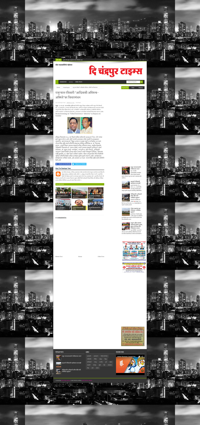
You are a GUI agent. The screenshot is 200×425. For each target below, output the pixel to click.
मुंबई (100, 365)
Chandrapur (63, 82)
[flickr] (137, 59)
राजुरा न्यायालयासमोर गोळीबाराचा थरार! (136, 168)
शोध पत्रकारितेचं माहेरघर (63, 65)
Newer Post (58, 257)
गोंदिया (95, 359)
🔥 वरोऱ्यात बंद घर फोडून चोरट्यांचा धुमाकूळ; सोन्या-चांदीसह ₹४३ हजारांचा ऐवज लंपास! (80, 60)
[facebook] (129, 59)
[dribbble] (140, 59)
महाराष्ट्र (94, 365)
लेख (88, 368)
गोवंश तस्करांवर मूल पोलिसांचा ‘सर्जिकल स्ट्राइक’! (136, 210)
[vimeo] (134, 59)
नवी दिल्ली (89, 362)
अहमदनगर (96, 356)
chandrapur (78, 102)
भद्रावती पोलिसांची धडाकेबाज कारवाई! (135, 182)
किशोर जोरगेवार (104, 356)
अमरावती (89, 356)
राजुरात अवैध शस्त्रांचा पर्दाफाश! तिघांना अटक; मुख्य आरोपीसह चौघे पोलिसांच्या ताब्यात (136, 225)
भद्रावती (88, 365)
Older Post (101, 257)
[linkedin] (143, 59)
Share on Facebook (65, 164)
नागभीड (101, 362)
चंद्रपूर (100, 359)
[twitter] (131, 59)
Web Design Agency (65, 380)
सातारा (97, 368)
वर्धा (92, 368)
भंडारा (111, 362)
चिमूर (106, 359)
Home (80, 257)
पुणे (106, 362)
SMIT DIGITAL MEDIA (87, 380)
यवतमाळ (110, 365)
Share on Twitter (80, 164)
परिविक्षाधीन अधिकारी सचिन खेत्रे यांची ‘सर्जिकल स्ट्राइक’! (136, 196)
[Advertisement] (47, 29)
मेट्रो (104, 365)
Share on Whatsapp (97, 164)
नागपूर (95, 362)
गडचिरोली (89, 359)
